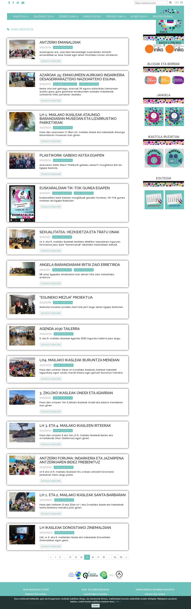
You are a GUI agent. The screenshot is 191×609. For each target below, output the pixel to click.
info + (118, 601)
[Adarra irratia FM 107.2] (9, 3)
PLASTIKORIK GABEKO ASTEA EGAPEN (72, 155)
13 (76, 557)
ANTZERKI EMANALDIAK (60, 42)
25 (121, 557)
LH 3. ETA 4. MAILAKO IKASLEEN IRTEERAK (75, 425)
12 (70, 557)
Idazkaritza (42, 16)
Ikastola (19, 16)
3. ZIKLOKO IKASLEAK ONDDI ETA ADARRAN (76, 393)
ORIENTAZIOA (92, 16)
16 (93, 557)
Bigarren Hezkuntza (65, 84)
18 (104, 557)
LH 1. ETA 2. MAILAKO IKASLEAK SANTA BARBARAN (83, 495)
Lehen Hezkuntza (63, 47)
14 (81, 557)
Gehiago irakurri (51, 61)
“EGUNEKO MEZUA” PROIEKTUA (66, 297)
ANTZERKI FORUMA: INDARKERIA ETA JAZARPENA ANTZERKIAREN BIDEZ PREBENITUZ (82, 460)
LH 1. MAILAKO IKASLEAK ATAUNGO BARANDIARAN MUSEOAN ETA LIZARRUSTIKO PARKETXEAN (78, 119)
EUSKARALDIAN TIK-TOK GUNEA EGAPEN (75, 188)
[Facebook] (13, 3)
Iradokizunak (163, 16)
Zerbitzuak (67, 16)
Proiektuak (114, 16)
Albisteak (138, 16)
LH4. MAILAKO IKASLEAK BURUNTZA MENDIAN (79, 360)
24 (115, 557)
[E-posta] (23, 3)
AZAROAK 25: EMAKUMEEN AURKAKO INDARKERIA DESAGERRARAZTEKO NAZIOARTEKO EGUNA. (82, 77)
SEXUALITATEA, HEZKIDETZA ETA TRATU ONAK (79, 232)
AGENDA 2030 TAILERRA (60, 329)
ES (181, 2)
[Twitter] (17, 3)
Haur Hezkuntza (62, 193)
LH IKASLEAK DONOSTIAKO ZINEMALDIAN (75, 527)
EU (177, 2)
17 (98, 557)
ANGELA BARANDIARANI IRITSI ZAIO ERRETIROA (80, 264)
